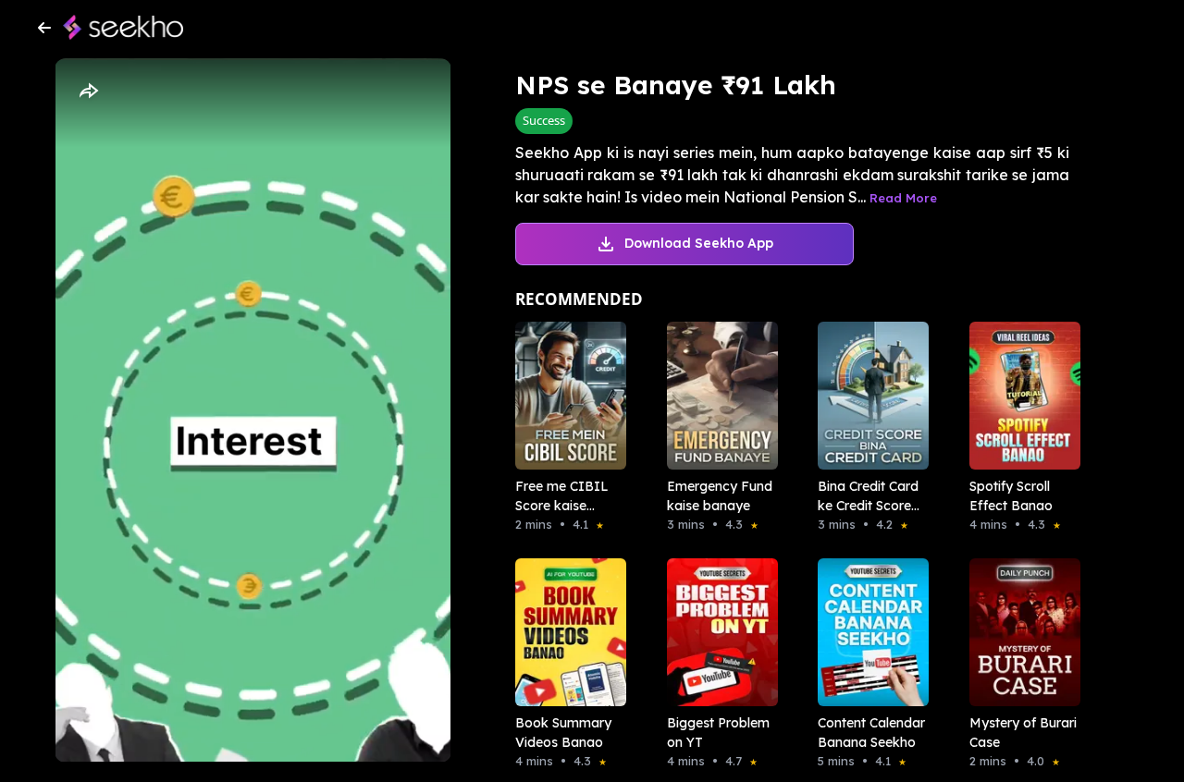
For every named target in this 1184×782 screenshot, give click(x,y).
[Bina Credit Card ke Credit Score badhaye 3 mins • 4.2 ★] (868, 396)
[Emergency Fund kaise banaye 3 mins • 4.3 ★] (717, 396)
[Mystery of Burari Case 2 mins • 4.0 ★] (1019, 632)
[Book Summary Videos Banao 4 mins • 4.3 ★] (565, 632)
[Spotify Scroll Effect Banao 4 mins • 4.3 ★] (1019, 396)
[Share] (87, 91)
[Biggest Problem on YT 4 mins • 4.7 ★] (717, 632)
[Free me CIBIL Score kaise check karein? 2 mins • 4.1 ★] (565, 396)
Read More (903, 197)
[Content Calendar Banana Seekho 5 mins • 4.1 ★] (868, 632)
